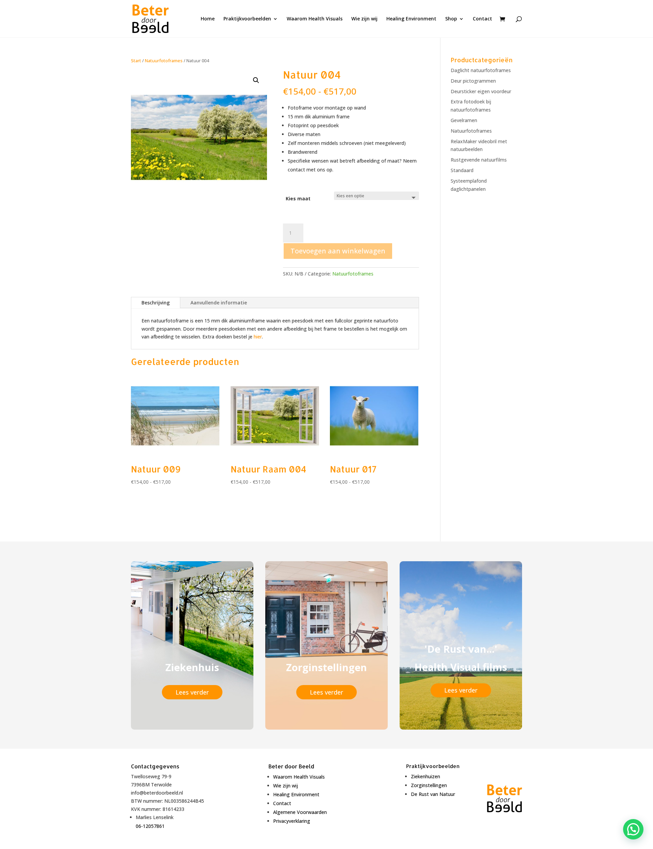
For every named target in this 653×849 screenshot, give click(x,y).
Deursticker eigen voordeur (481, 91)
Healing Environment (411, 19)
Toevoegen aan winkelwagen (337, 250)
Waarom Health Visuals (314, 19)
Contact (482, 19)
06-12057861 (150, 826)
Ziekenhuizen (425, 776)
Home (208, 19)
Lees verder (192, 692)
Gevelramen (464, 120)
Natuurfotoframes (164, 60)
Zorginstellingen (429, 785)
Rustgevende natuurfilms (479, 159)
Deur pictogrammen (473, 81)
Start (136, 60)
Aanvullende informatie (218, 302)
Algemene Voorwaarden (300, 812)
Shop (451, 19)
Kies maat (298, 198)
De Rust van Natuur (433, 794)
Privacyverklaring (291, 821)
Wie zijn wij (364, 19)
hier (258, 336)
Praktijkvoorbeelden (247, 19)
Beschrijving (155, 302)
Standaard (462, 170)
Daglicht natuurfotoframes (481, 70)
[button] (256, 80)
